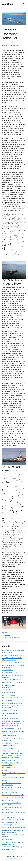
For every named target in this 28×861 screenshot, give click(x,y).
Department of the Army (10, 800)
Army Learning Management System (13, 827)
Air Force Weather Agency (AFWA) (13, 777)
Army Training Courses (9, 825)
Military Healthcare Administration (13, 655)
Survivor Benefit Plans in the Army (13, 662)
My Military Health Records (10, 792)
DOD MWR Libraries (8, 760)
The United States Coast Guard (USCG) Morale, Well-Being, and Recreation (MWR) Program (12, 755)
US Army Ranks (7, 700)
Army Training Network (9, 822)
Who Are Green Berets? (9, 692)
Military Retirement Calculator (11, 728)
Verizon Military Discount (10, 726)
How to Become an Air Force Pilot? (13, 682)
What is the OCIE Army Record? (12, 698)
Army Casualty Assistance (10, 743)
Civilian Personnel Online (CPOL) (12, 751)
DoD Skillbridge (7, 839)
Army (6, 632)
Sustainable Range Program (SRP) (13, 795)
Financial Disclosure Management (12, 703)
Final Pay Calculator (8, 767)
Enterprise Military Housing (10, 849)
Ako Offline (7, 4)
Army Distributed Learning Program (13, 847)
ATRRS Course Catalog (9, 710)
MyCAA (4, 716)
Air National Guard (8, 690)
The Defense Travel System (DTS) (12, 797)
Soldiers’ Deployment (8, 748)
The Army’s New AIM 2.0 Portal (12, 680)
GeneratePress (14, 858)
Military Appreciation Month (10, 718)
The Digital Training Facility (12, 637)
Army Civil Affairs (7, 670)
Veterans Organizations (9, 713)
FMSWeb (5, 780)
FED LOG (7, 635)
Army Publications (8, 815)
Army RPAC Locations (9, 695)
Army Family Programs (9, 735)
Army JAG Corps (7, 745)
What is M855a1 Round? (9, 672)
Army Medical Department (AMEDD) (13, 812)
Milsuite (5, 770)
